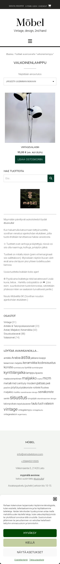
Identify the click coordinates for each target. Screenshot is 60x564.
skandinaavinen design (46, 399)
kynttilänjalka (15, 372)
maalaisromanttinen (13, 378)
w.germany (22, 414)
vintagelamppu (25, 410)
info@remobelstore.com (30, 454)
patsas (41, 383)
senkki (7, 398)
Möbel (30, 23)
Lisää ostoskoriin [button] (30, 159)
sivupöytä (32, 398)
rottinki (36, 387)
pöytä (14, 387)
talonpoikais (10, 403)
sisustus (18, 397)
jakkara (34, 357)
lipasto (39, 372)
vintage (11, 409)
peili (48, 383)
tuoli (41, 403)
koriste (8, 367)
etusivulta (9, 223)
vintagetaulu (37, 410)
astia (25, 357)
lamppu (30, 372)
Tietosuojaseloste (36, 560)
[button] (55, 499)
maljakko (29, 378)
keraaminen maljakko (13, 363)
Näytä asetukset (30, 552)
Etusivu (9, 54)
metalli (8, 383)
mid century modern (24, 383)
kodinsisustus (47, 363)
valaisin (49, 403)
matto (39, 379)
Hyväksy (30, 533)
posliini (7, 387)
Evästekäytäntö (21, 560)
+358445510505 (30, 461)
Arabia (16, 358)
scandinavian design (29, 392)
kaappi (42, 358)
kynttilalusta (19, 368)
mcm (47, 378)
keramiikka (30, 363)
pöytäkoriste (25, 387)
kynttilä (28, 367)
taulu (34, 403)
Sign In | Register (16, 6)
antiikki (7, 357)
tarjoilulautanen (24, 404)
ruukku (17, 392)
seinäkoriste (46, 392)
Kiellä (30, 542)
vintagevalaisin (10, 414)
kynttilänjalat (37, 368)
